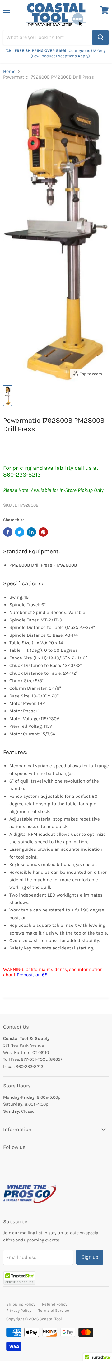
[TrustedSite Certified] (19, 1278)
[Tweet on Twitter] (19, 532)
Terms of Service (53, 1310)
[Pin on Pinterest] (43, 532)
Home (9, 71)
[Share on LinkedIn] (31, 532)
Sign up (89, 1257)
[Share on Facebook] (7, 532)
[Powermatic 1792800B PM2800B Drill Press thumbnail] (7, 396)
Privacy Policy (18, 1310)
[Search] (100, 37)
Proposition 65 (32, 975)
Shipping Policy (20, 1304)
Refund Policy (54, 1304)
